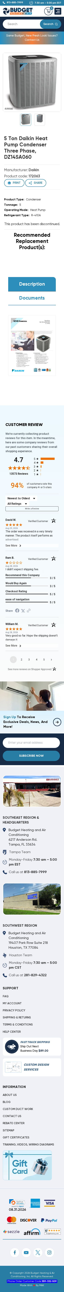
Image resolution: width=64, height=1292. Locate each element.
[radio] (46, 459)
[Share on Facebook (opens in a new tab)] (17, 611)
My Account (12, 1003)
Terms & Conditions (18, 1024)
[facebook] (14, 1252)
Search (48, 24)
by (37, 1285)
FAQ (6, 996)
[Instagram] (49, 1252)
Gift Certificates (16, 1137)
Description (32, 284)
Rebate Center (13, 1123)
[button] (17, 1203)
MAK (41, 1285)
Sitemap (8, 1130)
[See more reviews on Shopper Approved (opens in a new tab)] (29, 610)
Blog (7, 1102)
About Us (10, 1095)
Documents (32, 298)
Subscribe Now (31, 755)
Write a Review (32, 509)
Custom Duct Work (18, 1109)
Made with (26, 1285)
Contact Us (12, 1116)
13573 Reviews (20, 473)
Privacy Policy (14, 1010)
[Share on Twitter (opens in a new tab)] (23, 610)
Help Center (12, 1031)
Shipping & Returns (17, 1017)
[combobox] (24, 24)
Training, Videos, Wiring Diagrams (28, 1144)
